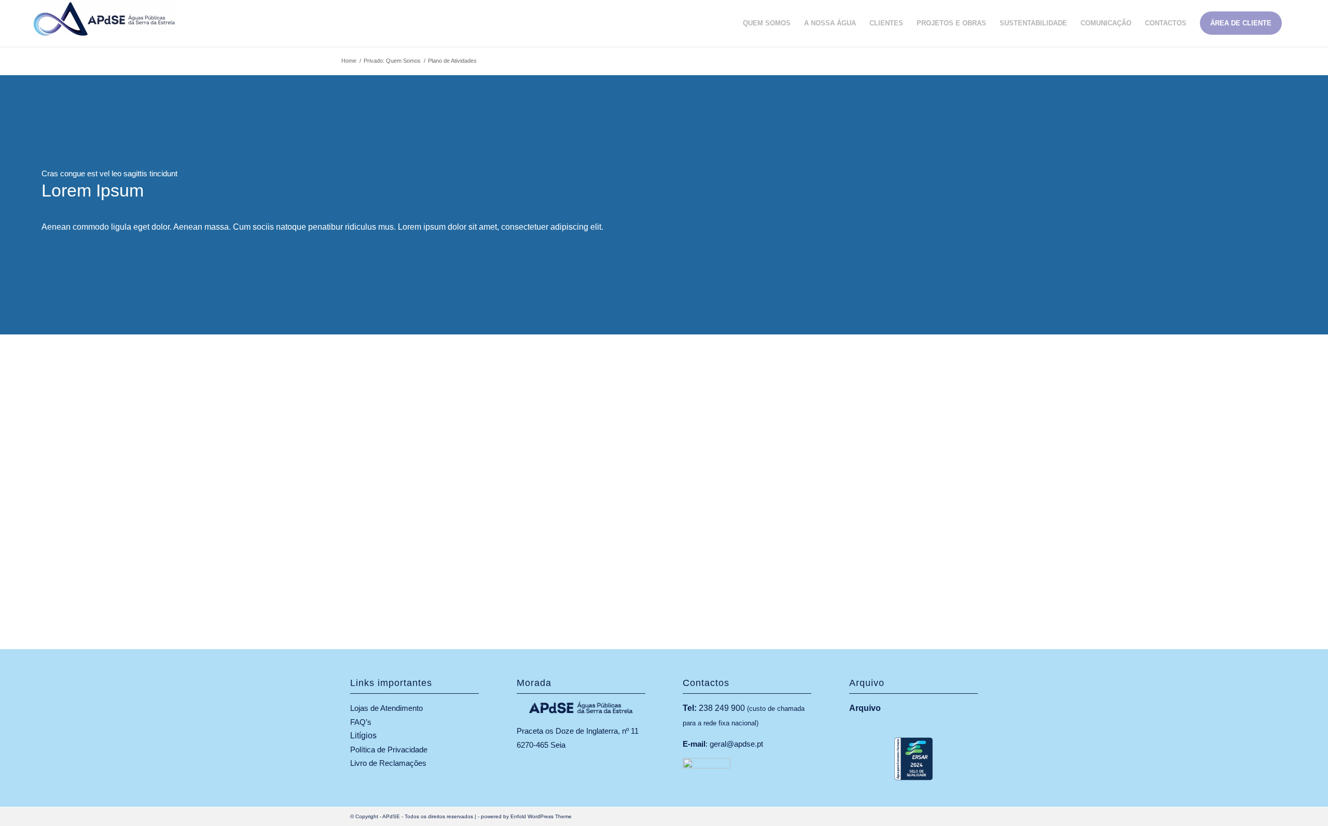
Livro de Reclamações (388, 763)
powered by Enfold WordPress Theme (526, 816)
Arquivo (865, 708)
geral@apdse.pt (736, 743)
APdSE (391, 816)
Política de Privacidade (388, 749)
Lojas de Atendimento (386, 708)
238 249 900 (722, 708)
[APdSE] (104, 23)
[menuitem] (766, 23)
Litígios (363, 735)
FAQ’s (360, 722)
